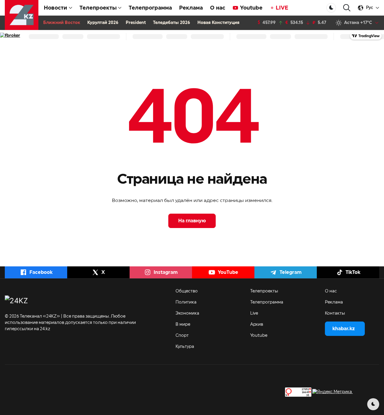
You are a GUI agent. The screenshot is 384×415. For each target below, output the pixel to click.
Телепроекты (264, 291)
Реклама (191, 7)
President (136, 23)
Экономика (187, 313)
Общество (187, 291)
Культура (185, 347)
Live (254, 313)
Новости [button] (55, 7)
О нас (217, 7)
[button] (346, 8)
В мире (183, 324)
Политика (186, 302)
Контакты (335, 313)
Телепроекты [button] (98, 7)
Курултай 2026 (102, 23)
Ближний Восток (61, 23)
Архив (256, 324)
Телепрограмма (150, 7)
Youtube (251, 7)
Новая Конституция (218, 23)
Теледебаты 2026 (171, 23)
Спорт (182, 335)
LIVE (282, 7)
